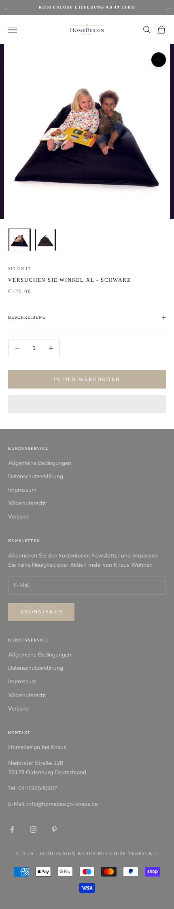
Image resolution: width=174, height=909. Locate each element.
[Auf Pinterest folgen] (54, 829)
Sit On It (19, 268)
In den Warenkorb (87, 379)
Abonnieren (41, 612)
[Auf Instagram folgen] (33, 829)
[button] (87, 404)
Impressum (22, 490)
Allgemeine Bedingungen (39, 463)
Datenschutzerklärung (35, 476)
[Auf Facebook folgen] (12, 829)
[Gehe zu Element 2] (45, 240)
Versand (18, 516)
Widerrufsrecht (27, 503)
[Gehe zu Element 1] (19, 240)
